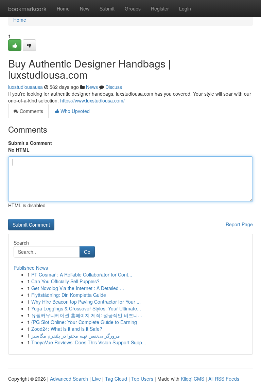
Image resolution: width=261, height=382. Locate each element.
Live (96, 378)
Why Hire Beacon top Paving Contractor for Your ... (86, 301)
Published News (31, 267)
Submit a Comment (30, 142)
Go (87, 251)
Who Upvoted (74, 111)
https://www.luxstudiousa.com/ (92, 100)
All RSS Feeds (223, 378)
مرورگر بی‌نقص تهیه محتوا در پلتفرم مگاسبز (75, 335)
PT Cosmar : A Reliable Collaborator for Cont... (81, 274)
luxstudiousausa (25, 86)
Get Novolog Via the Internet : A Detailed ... (77, 288)
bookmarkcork (27, 8)
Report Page (239, 224)
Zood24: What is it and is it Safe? (66, 328)
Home (63, 8)
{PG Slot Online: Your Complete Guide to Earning (84, 322)
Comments (30, 111)
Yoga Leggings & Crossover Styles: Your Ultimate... (86, 308)
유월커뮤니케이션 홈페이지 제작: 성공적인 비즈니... (86, 315)
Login (185, 8)
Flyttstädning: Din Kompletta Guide (68, 294)
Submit (107, 8)
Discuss (113, 86)
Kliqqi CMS (192, 378)
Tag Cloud (116, 378)
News (92, 86)
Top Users (142, 378)
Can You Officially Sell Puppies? (65, 281)
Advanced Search (69, 378)
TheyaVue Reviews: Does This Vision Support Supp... (88, 342)
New (84, 8)
